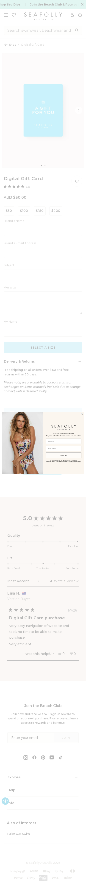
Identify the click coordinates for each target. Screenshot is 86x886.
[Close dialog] (82, 414)
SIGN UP (63, 455)
